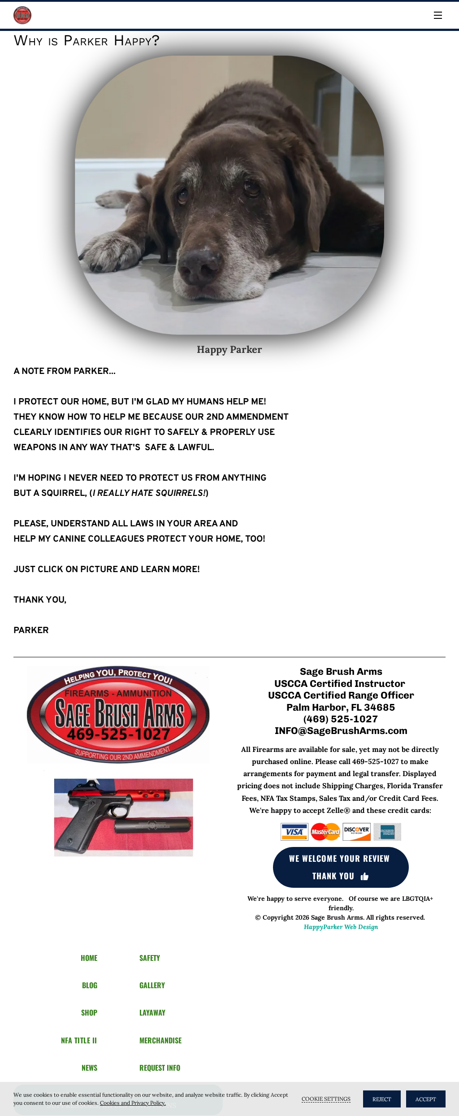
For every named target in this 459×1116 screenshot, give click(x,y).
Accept (426, 1099)
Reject (381, 1099)
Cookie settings (326, 1098)
